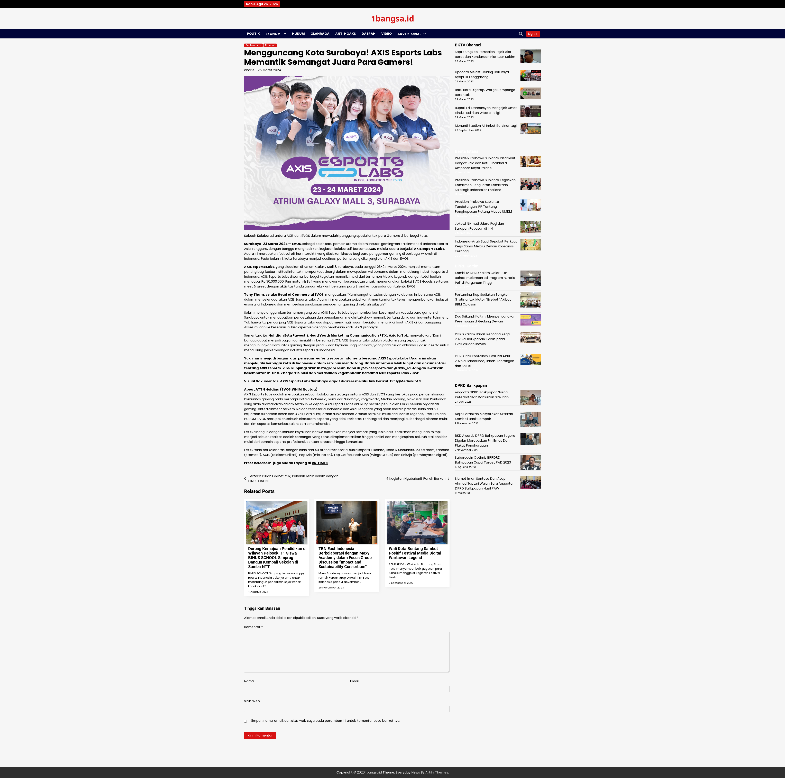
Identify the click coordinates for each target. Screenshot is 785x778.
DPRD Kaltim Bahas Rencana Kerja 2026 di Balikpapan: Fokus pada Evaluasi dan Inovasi (482, 339)
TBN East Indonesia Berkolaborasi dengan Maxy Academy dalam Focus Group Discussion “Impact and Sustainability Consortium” (345, 557)
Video (386, 33)
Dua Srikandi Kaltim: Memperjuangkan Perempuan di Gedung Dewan (485, 319)
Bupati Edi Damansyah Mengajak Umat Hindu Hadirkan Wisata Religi (486, 110)
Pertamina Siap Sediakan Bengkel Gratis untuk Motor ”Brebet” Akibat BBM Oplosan (483, 299)
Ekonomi (273, 33)
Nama (249, 681)
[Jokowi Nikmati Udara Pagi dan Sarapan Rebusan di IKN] (530, 227)
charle (249, 70)
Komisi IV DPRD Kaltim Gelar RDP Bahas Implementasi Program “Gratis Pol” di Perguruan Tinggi (485, 278)
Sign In (533, 33)
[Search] (521, 34)
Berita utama (253, 45)
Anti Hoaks (345, 33)
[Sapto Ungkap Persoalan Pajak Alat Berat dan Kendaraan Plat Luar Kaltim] (530, 57)
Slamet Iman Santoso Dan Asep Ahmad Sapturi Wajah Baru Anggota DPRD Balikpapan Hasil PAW (483, 483)
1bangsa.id (392, 18)
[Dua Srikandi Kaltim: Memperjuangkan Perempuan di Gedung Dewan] (530, 320)
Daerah (369, 33)
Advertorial (409, 33)
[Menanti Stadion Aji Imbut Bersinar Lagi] (530, 129)
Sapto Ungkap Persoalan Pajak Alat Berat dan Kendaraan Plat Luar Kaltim (485, 54)
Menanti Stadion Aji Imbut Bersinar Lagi (486, 125)
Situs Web (252, 701)
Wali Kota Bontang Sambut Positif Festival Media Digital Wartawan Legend (415, 553)
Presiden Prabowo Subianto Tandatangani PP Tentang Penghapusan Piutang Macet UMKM (483, 206)
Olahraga (320, 33)
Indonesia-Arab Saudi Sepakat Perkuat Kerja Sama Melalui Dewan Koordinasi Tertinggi (486, 246)
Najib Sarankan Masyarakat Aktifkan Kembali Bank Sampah (484, 416)
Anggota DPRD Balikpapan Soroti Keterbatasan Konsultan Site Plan (482, 395)
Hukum (298, 33)
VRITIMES (320, 463)
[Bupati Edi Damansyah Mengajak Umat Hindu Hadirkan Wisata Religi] (530, 112)
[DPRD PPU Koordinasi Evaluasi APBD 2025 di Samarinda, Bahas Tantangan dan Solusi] (530, 360)
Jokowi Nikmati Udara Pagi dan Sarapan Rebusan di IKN (479, 226)
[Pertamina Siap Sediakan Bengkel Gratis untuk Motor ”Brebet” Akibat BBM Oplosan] (530, 300)
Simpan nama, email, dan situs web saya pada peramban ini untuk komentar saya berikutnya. (325, 720)
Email (354, 681)
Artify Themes (436, 772)
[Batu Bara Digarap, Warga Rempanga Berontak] (530, 94)
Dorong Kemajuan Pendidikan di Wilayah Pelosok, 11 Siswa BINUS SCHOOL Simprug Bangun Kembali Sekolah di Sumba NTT (277, 557)
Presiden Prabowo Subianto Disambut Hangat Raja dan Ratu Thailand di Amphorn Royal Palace (485, 163)
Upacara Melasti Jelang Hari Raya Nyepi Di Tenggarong (482, 74)
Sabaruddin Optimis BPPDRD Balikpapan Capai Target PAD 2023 (483, 460)
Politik (253, 33)
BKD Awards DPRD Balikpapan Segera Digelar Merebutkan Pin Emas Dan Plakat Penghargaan (485, 440)
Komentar (253, 627)
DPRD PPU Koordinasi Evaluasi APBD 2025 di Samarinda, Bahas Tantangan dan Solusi (484, 361)
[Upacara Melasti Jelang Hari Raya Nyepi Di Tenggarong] (530, 76)
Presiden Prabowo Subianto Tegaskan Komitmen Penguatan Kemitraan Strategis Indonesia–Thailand (485, 185)
